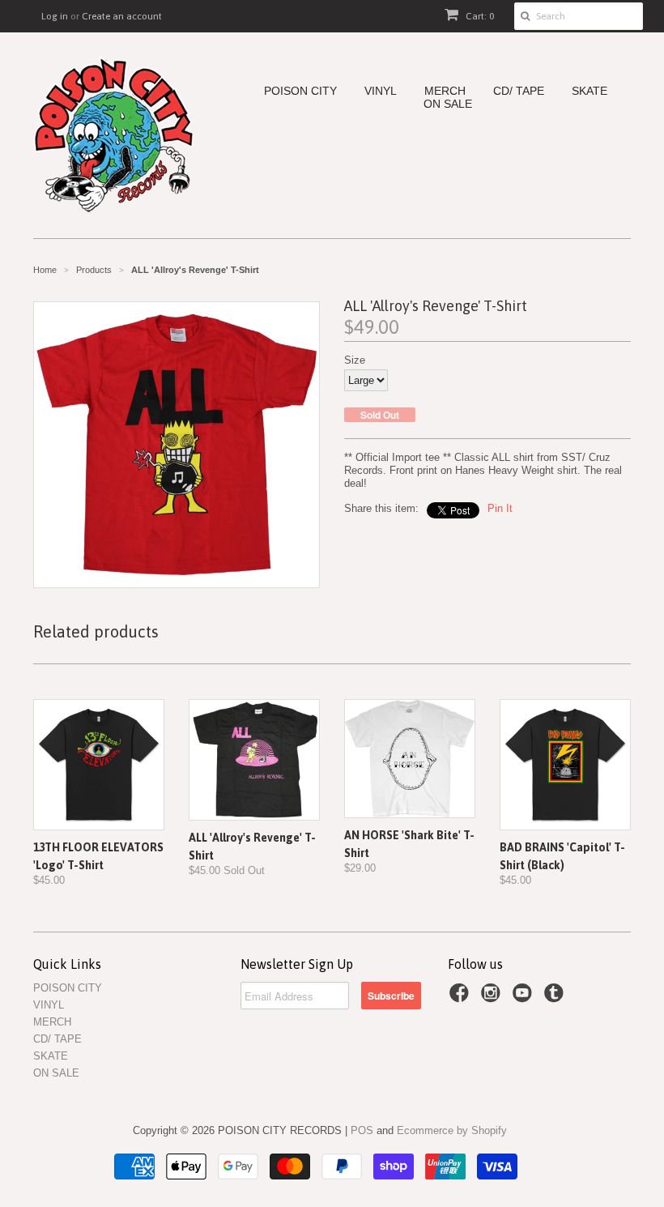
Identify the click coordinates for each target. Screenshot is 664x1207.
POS (362, 1130)
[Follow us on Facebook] (461, 998)
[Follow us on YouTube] (525, 998)
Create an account (122, 16)
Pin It (500, 508)
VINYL (380, 91)
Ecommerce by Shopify (452, 1130)
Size (354, 360)
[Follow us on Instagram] (493, 998)
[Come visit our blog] (556, 998)
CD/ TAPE (518, 91)
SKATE (589, 91)
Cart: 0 (478, 16)
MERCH (445, 91)
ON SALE (448, 104)
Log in (54, 16)
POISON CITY (300, 91)
